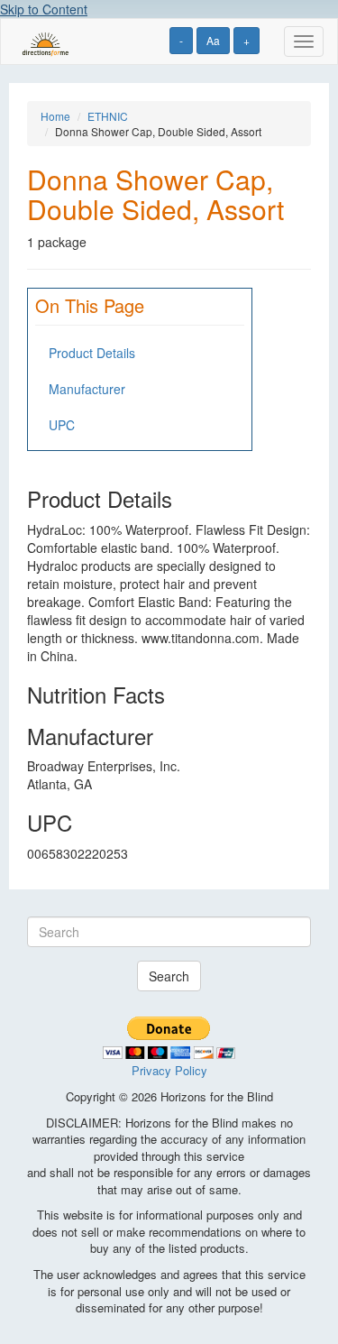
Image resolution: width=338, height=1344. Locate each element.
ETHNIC (107, 116)
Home (55, 116)
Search (169, 976)
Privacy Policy (169, 1070)
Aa (213, 40)
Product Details (92, 353)
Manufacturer (87, 389)
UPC (62, 425)
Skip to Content (43, 9)
